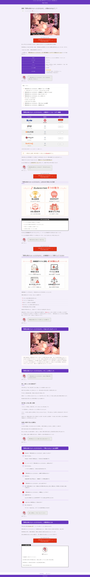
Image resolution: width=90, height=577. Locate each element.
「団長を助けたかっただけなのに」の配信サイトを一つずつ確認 (37, 88)
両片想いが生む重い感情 (30, 99)
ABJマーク (47, 312)
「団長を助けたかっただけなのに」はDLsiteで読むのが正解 (37, 90)
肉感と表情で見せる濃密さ (30, 101)
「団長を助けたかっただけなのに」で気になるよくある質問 (36, 103)
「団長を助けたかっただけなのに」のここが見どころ (34, 96)
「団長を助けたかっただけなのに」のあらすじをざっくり (35, 94)
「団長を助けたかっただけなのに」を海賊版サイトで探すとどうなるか (38, 92)
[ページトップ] (87, 574)
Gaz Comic (45, 2)
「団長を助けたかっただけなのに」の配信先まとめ (34, 105)
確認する (60, 126)
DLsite (47, 153)
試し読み (60, 119)
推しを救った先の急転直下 (30, 97)
